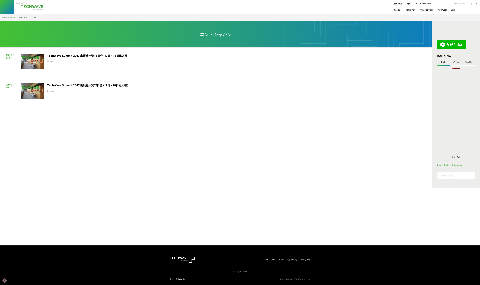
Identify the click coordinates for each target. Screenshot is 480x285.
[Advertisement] (456, 111)
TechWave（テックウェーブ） (24, 7)
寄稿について (292, 259)
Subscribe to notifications (449, 165)
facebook (477, 4)
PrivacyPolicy (305, 259)
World (281, 259)
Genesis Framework (287, 279)
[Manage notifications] (4, 280)
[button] (401, 10)
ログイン (307, 279)
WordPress (299, 279)
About (265, 259)
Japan (274, 259)
